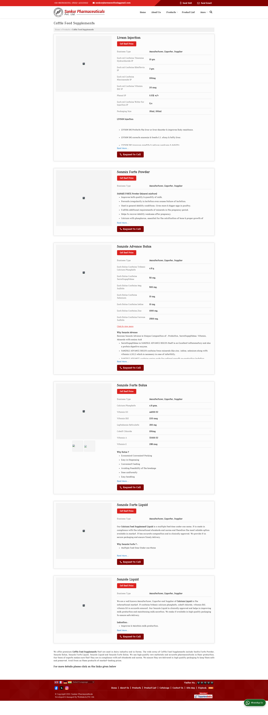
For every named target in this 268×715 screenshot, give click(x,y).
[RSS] (210, 688)
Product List (188, 12)
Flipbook (202, 688)
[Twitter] (61, 688)
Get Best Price (126, 44)
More (203, 12)
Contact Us (178, 688)
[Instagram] (67, 688)
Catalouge (164, 688)
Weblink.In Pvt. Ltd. (85, 697)
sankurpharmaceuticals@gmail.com (113, 3)
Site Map (190, 688)
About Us (156, 12)
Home (143, 12)
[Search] (210, 12)
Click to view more (125, 326)
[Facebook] (56, 688)
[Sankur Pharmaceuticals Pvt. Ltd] (79, 12)
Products (171, 12)
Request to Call (131, 154)
